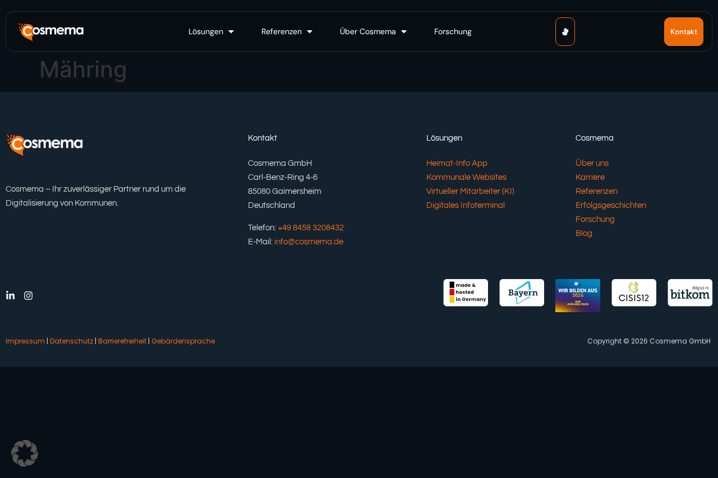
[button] (212, 31)
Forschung (595, 219)
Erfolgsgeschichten (611, 205)
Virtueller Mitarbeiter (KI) (470, 191)
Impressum (25, 341)
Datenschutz (71, 341)
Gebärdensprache (183, 341)
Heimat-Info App (456, 163)
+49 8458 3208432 (311, 228)
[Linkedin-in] (10, 295)
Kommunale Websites (466, 177)
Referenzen (597, 191)
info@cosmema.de (308, 242)
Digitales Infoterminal (465, 205)
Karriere (590, 177)
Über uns (592, 163)
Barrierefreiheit (122, 341)
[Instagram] (28, 295)
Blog (584, 233)
